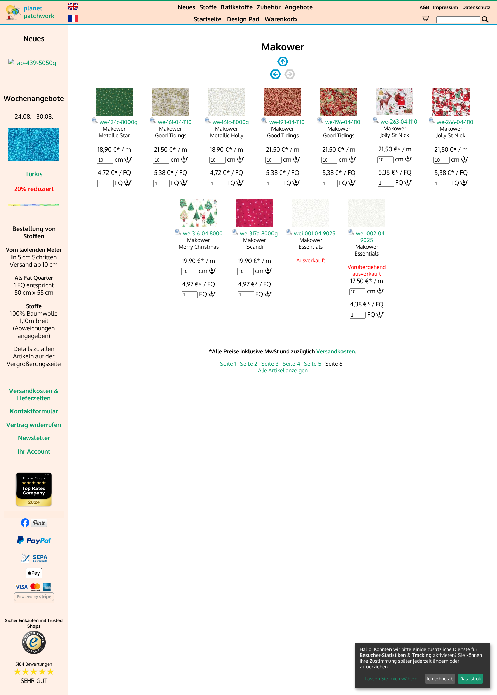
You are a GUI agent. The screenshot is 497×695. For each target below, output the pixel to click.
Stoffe (208, 7)
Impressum (445, 7)
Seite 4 (291, 363)
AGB (424, 7)
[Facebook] (25, 524)
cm (119, 159)
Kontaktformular (34, 411)
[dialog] (422, 665)
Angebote (299, 7)
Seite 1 (228, 363)
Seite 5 (312, 363)
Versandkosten (335, 351)
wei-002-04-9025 (371, 236)
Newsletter (34, 438)
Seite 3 (270, 363)
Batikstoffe (237, 7)
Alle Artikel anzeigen (283, 370)
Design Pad (243, 19)
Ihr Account (34, 451)
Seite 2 (248, 363)
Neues (186, 7)
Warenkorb (281, 19)
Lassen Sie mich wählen (391, 678)
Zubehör (269, 7)
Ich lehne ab (440, 678)
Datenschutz (476, 7)
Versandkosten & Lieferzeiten (33, 394)
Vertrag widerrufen (33, 424)
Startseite (207, 19)
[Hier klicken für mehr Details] (33, 62)
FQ (119, 182)
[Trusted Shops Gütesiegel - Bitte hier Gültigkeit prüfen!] (34, 652)
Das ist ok (470, 678)
